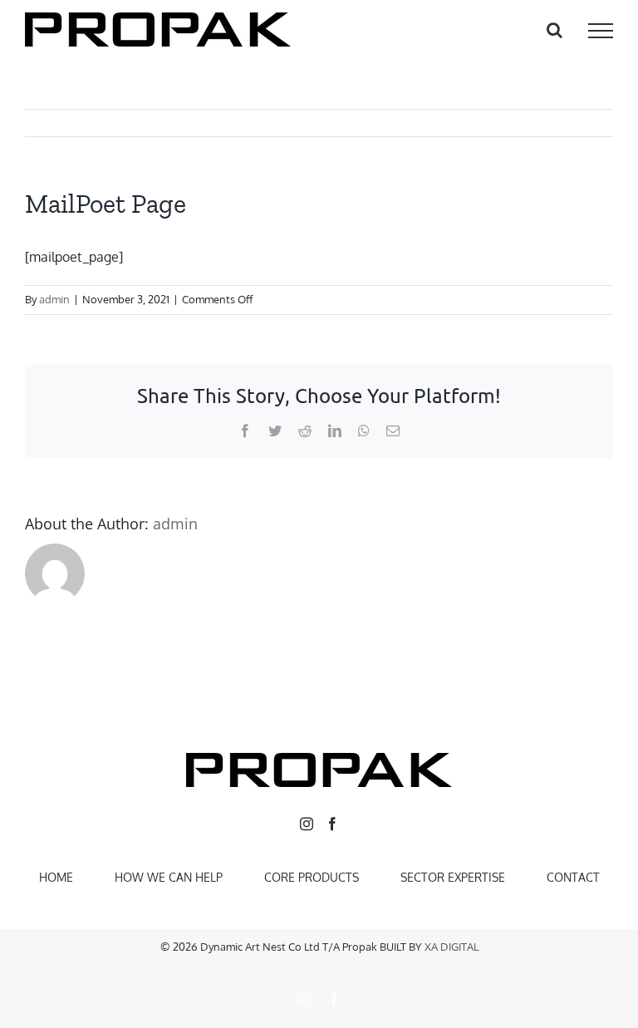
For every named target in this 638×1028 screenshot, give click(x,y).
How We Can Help (169, 877)
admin (54, 299)
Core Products (311, 877)
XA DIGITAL (451, 946)
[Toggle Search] (554, 30)
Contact (573, 877)
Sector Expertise (452, 877)
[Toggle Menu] (600, 30)
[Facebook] (332, 823)
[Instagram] (306, 823)
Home (56, 877)
